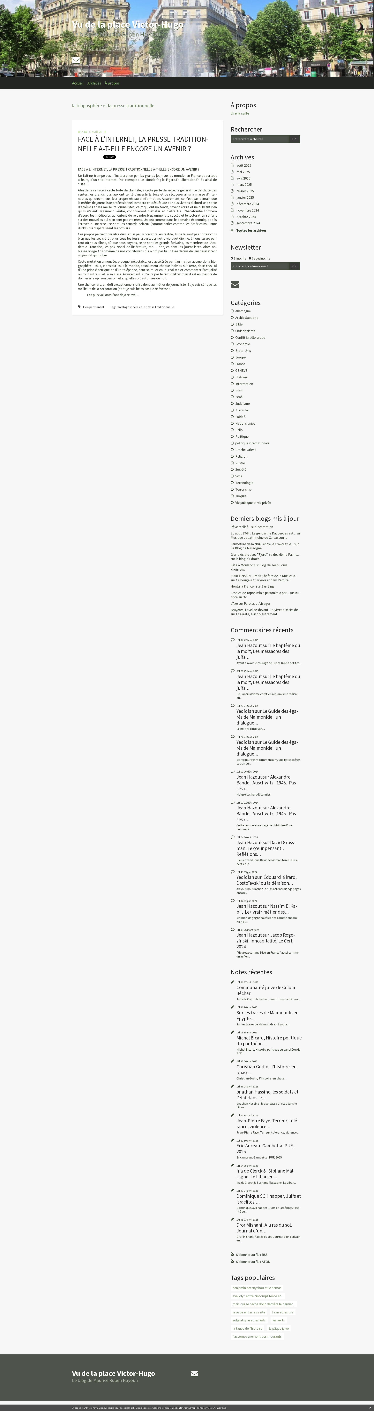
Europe (240, 357)
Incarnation (265, 527)
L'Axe (234, 603)
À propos (112, 83)
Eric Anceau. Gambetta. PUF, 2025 (265, 1148)
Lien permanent (93, 307)
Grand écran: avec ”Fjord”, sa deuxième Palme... (265, 554)
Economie (242, 344)
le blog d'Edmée (247, 559)
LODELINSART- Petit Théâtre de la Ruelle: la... (264, 575)
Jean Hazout (249, 645)
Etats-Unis (243, 350)
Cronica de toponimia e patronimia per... (260, 592)
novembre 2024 (247, 210)
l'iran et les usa (283, 1312)
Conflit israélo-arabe (250, 337)
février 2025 (245, 191)
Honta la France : (243, 586)
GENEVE (241, 370)
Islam (239, 390)
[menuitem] (79, 83)
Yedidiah (245, 711)
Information (244, 383)
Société (240, 469)
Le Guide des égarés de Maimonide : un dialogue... (267, 717)
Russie (240, 463)
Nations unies (245, 423)
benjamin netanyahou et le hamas (257, 1288)
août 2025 (243, 165)
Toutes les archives (251, 230)
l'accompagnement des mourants (257, 1336)
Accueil (78, 83)
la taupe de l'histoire (247, 1328)
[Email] (76, 60)
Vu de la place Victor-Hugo (128, 24)
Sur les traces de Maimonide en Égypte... (267, 1015)
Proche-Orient (245, 449)
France (240, 364)
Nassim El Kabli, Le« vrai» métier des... (266, 909)
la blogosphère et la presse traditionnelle (146, 307)
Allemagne (243, 311)
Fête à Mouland (242, 565)
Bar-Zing (267, 586)
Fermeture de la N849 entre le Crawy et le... (262, 544)
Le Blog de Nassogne (246, 548)
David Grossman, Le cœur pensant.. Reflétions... (265, 848)
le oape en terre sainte (249, 1312)
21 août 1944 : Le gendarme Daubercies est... (263, 533)
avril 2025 (243, 178)
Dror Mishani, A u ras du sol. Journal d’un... (264, 1228)
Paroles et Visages (257, 603)
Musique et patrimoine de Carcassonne (259, 537)
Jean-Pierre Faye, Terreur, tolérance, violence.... (267, 1124)
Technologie (244, 482)
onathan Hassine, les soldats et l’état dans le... (267, 1095)
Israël (239, 397)
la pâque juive (279, 1328)
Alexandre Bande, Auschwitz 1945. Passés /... (266, 783)
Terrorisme (243, 489)
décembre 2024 (247, 204)
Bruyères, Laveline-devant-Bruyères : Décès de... (265, 609)
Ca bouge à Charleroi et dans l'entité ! (263, 580)
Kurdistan (242, 410)
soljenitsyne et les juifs (249, 1320)
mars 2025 (244, 184)
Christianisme (245, 331)
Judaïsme (242, 403)
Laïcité (240, 416)
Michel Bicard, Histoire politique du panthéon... (269, 1041)
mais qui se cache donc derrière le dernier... (264, 1304)
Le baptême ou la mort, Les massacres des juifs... (268, 651)
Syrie (238, 476)
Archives (94, 83)
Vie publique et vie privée (253, 502)
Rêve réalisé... (241, 527)
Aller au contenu (13, 3)
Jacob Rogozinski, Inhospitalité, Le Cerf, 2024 (265, 941)
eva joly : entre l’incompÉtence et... (258, 1296)
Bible (239, 324)
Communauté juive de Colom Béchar (265, 990)
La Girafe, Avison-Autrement (256, 614)
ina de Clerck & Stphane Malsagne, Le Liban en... (265, 1174)
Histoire (241, 377)
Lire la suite (240, 113)
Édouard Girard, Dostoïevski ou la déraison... (266, 880)
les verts (279, 1320)
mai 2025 (243, 172)
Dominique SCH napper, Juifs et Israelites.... (268, 1199)
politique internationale (252, 443)
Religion (241, 456)
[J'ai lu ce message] (370, 1407)
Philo (239, 430)
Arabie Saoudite (246, 317)
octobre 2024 (246, 217)
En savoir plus (219, 1407)
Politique (242, 436)
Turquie (240, 496)
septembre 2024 (248, 223)
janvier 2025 (245, 197)
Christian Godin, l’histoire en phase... (266, 1069)
